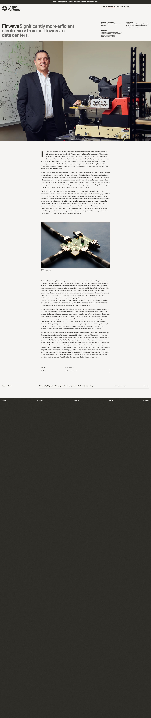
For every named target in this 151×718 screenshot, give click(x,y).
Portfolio (111, 7)
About (104, 7)
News (126, 7)
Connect (119, 7)
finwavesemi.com (69, 367)
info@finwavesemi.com (71, 370)
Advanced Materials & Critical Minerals (111, 33)
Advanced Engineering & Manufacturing (111, 32)
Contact (146, 400)
